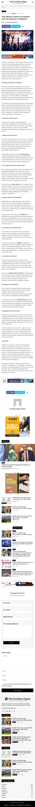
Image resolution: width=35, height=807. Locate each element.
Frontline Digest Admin (11, 22)
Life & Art (4, 521)
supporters (10, 223)
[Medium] (9, 711)
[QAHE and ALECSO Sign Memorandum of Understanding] (17, 452)
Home (3, 6)
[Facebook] (3, 711)
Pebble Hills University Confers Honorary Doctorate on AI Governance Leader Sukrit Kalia (21, 738)
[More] (22, 26)
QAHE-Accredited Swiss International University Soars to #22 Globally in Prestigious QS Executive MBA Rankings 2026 (22, 553)
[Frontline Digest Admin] (3, 22)
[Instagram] (5, 711)
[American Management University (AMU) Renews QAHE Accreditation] (6, 543)
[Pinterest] (12, 711)
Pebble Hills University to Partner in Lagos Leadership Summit (22, 563)
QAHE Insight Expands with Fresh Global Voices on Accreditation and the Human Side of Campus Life (22, 573)
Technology (15, 742)
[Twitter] (14, 711)
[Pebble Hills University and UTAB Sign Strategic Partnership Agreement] (6, 519)
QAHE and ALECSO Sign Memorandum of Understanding (16, 466)
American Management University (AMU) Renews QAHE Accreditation (22, 543)
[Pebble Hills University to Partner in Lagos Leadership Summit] (6, 563)
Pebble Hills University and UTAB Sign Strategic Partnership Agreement (22, 517)
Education (4, 503)
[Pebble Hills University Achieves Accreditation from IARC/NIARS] (6, 500)
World (6, 6)
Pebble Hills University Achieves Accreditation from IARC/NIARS (21, 498)
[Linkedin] (7, 711)
